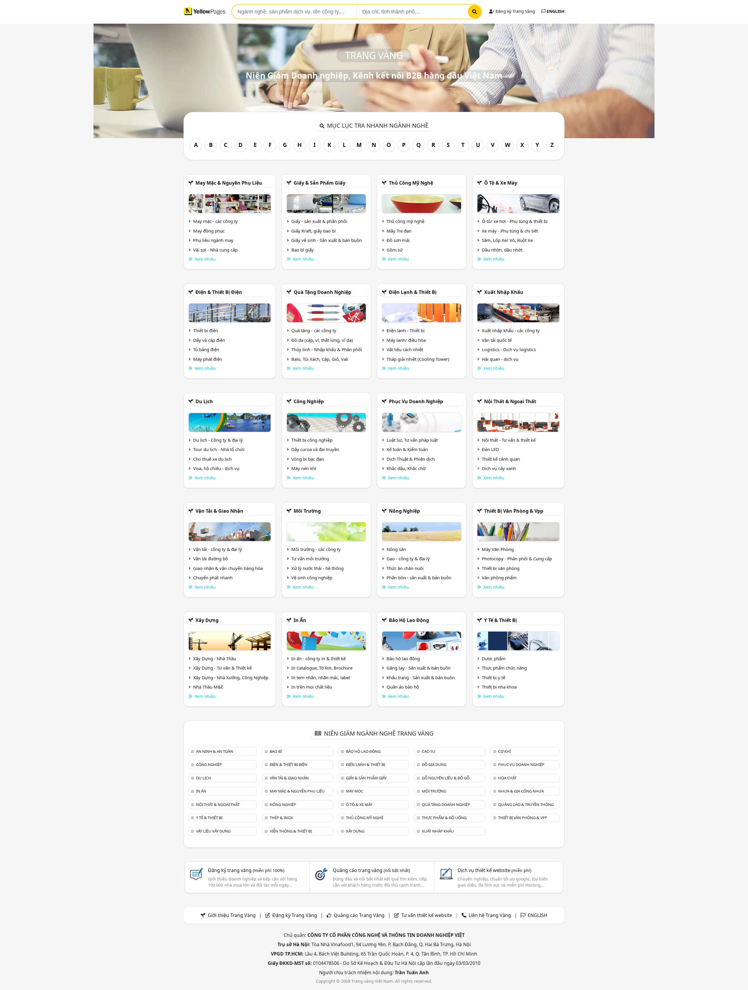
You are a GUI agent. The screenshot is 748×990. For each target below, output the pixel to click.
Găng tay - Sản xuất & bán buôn (419, 668)
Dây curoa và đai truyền (315, 449)
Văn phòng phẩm (499, 577)
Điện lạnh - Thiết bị (406, 330)
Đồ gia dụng (434, 764)
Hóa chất (507, 778)
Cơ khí (504, 751)
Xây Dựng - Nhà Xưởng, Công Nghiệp (230, 677)
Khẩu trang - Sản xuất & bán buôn (421, 677)
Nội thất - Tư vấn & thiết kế (509, 440)
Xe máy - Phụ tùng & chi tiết (510, 231)
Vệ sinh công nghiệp (311, 577)
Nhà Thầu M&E (208, 687)
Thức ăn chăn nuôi (405, 568)
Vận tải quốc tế (497, 340)
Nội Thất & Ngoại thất (510, 401)
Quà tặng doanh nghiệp (322, 292)
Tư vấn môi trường (310, 558)
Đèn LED (490, 449)
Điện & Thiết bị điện (218, 292)
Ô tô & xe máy (500, 183)
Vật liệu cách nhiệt (405, 349)
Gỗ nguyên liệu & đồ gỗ (446, 778)
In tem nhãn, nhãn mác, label (320, 677)
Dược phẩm (493, 658)
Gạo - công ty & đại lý (408, 558)
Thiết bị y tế (493, 677)
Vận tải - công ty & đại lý (217, 549)
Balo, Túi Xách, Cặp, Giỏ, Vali (319, 359)
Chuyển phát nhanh (213, 577)
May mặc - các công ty (215, 221)
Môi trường (307, 511)
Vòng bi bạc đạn (307, 459)
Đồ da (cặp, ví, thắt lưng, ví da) (322, 340)
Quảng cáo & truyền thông (526, 804)
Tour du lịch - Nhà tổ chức (219, 449)
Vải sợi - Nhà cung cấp (215, 250)
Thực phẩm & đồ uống (444, 817)
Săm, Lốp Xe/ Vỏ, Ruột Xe (507, 240)
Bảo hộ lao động (409, 620)
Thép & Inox (281, 817)
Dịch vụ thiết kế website (494, 870)
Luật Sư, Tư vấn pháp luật (412, 440)
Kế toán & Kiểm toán (407, 449)
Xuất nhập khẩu (503, 292)
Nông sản (396, 549)
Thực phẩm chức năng (504, 668)
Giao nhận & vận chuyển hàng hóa (228, 568)
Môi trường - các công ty (316, 549)
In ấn (300, 620)
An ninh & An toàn (214, 751)
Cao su (428, 751)
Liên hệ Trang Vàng (490, 915)
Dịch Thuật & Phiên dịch (411, 459)
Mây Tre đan (399, 231)
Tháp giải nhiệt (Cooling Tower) (418, 359)
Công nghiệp (309, 401)
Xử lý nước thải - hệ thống (317, 568)
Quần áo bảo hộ (403, 687)
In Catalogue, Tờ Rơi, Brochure (321, 668)
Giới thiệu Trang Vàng (232, 915)
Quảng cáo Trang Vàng (359, 915)
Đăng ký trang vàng (246, 870)
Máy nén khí (303, 468)
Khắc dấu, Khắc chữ (406, 468)
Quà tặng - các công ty (313, 330)
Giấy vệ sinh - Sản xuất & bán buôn (326, 240)
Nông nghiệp (404, 511)
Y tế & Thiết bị (500, 620)
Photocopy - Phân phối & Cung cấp (517, 558)
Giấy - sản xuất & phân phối (319, 221)
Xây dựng (207, 620)
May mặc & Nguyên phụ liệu (228, 183)
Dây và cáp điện (209, 340)
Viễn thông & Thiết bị (291, 831)
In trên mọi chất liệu (311, 687)
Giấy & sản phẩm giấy (319, 183)
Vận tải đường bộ (210, 558)
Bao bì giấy (302, 250)
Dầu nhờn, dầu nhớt (502, 250)
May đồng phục (209, 231)
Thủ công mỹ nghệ (411, 183)
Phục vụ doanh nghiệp (416, 401)
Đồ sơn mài (398, 240)
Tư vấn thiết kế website (427, 915)
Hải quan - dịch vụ (500, 359)
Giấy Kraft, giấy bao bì (313, 231)
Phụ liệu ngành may (213, 240)
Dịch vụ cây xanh (499, 468)
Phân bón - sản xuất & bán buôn (419, 577)
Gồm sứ (395, 250)
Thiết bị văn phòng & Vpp (513, 511)
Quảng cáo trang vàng (371, 870)
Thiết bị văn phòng (501, 568)
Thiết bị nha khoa (499, 687)
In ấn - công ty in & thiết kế (318, 658)
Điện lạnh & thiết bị (413, 292)
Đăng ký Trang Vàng (514, 11)
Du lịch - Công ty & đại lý (218, 440)
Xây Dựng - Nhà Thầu (214, 658)
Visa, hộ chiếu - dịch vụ (216, 468)
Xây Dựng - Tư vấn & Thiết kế (222, 668)
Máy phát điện (207, 359)
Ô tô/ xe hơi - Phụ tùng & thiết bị (515, 221)
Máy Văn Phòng (498, 549)
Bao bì (276, 751)
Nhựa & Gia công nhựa (521, 791)
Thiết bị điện (205, 330)
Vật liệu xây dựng (213, 831)
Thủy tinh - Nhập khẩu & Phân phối (326, 349)
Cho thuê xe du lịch (212, 459)
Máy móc (354, 791)
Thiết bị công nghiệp (312, 440)
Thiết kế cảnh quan (501, 459)
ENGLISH (555, 11)
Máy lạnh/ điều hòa (406, 340)
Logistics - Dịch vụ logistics (509, 349)
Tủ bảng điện (206, 349)
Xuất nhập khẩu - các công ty (511, 330)
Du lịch (204, 401)
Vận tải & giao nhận (219, 511)
